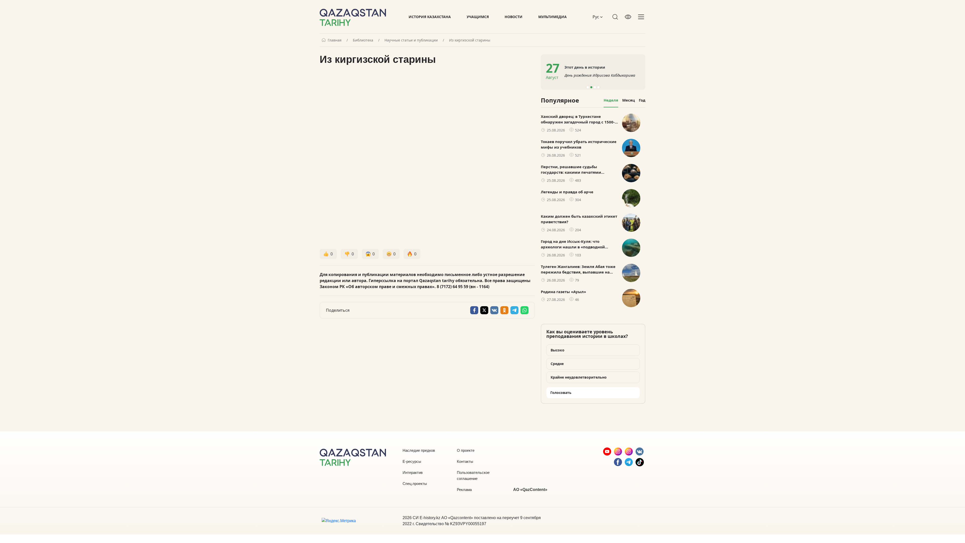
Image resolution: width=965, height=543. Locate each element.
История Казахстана (430, 16)
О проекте (465, 450)
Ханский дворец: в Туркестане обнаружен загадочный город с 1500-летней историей (578, 119)
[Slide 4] (598, 87)
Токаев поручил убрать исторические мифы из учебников (578, 144)
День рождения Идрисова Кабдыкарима (599, 75)
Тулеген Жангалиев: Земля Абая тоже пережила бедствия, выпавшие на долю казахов (578, 269)
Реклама (464, 489)
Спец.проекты (415, 483)
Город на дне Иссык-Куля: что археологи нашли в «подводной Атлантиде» (573, 244)
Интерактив (413, 472)
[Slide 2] (591, 87)
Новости (513, 16)
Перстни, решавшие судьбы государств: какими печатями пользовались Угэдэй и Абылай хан (576, 169)
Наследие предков (419, 450)
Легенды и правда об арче (567, 191)
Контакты (465, 461)
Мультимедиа (552, 16)
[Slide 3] (595, 87)
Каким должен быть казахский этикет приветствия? (579, 219)
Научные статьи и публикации (411, 40)
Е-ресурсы (412, 461)
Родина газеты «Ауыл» (563, 291)
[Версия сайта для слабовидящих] (628, 16)
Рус (596, 17)
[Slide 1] (588, 87)
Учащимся (478, 16)
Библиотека (363, 40)
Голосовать (560, 392)
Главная (335, 40)
